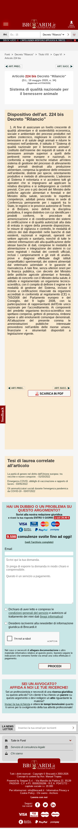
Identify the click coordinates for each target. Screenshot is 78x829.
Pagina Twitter (45, 803)
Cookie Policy (27, 793)
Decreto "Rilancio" (24, 54)
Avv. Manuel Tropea (50, 776)
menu (6, 24)
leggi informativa (51, 616)
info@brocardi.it (36, 790)
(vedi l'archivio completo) (39, 542)
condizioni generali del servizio (28, 612)
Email (8, 548)
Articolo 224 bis (13, 58)
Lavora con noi (39, 797)
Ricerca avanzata (74, 34)
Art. (15, 66)
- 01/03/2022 (34, 475)
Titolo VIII (43, 54)
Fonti (7, 54)
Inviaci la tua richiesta (17, 704)
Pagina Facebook (37, 803)
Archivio (53, 793)
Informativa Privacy (56, 790)
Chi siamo (42, 793)
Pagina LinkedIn (53, 803)
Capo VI (58, 54)
